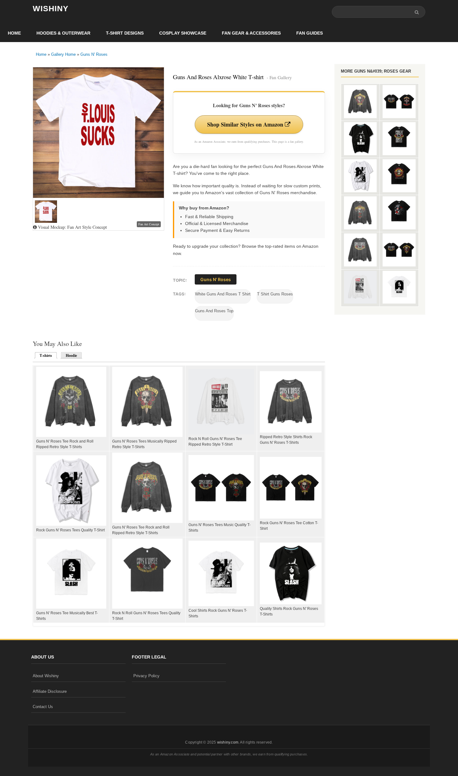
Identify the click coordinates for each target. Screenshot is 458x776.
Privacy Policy (146, 675)
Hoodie (71, 355)
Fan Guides (309, 33)
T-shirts (44, 355)
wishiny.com (227, 742)
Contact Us (43, 706)
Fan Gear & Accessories (251, 33)
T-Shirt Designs (125, 33)
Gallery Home (63, 54)
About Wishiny (46, 675)
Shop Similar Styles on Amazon (246, 124)
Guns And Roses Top (214, 311)
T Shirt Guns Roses (275, 294)
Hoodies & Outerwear (63, 33)
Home (14, 33)
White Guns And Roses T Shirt (222, 294)
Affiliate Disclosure (50, 691)
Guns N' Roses (93, 54)
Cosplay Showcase (182, 33)
